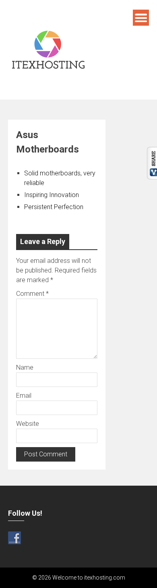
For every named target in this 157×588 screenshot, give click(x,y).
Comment (32, 293)
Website (27, 423)
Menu (141, 18)
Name (24, 367)
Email (23, 395)
